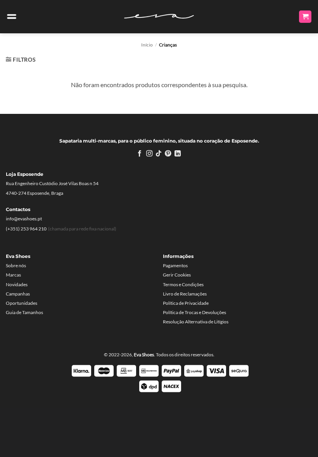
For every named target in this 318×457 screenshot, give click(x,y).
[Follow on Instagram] (149, 153)
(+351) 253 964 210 (26, 229)
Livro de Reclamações (185, 294)
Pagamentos (175, 265)
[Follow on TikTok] (159, 153)
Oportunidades (21, 303)
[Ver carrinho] (305, 16)
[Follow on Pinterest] (168, 153)
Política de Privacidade (186, 303)
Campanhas (18, 294)
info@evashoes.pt (24, 219)
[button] (11, 16)
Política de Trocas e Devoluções (194, 312)
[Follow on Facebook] (140, 153)
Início (147, 45)
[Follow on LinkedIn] (178, 153)
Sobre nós (16, 265)
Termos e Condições (183, 284)
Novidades (17, 284)
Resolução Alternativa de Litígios (195, 322)
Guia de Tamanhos (24, 312)
